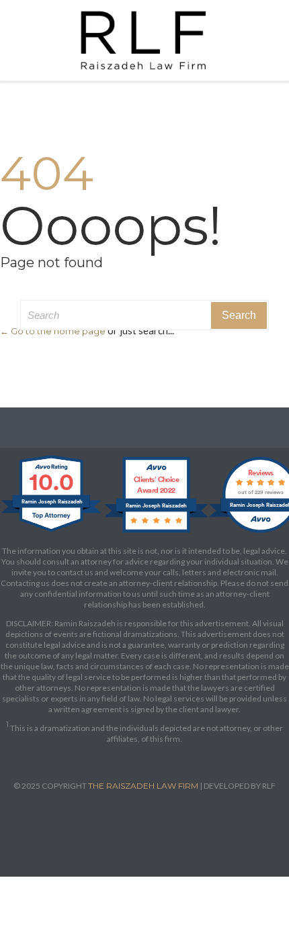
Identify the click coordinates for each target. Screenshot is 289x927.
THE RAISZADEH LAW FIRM (143, 786)
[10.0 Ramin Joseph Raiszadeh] (52, 532)
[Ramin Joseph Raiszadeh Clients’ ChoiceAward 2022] (156, 532)
